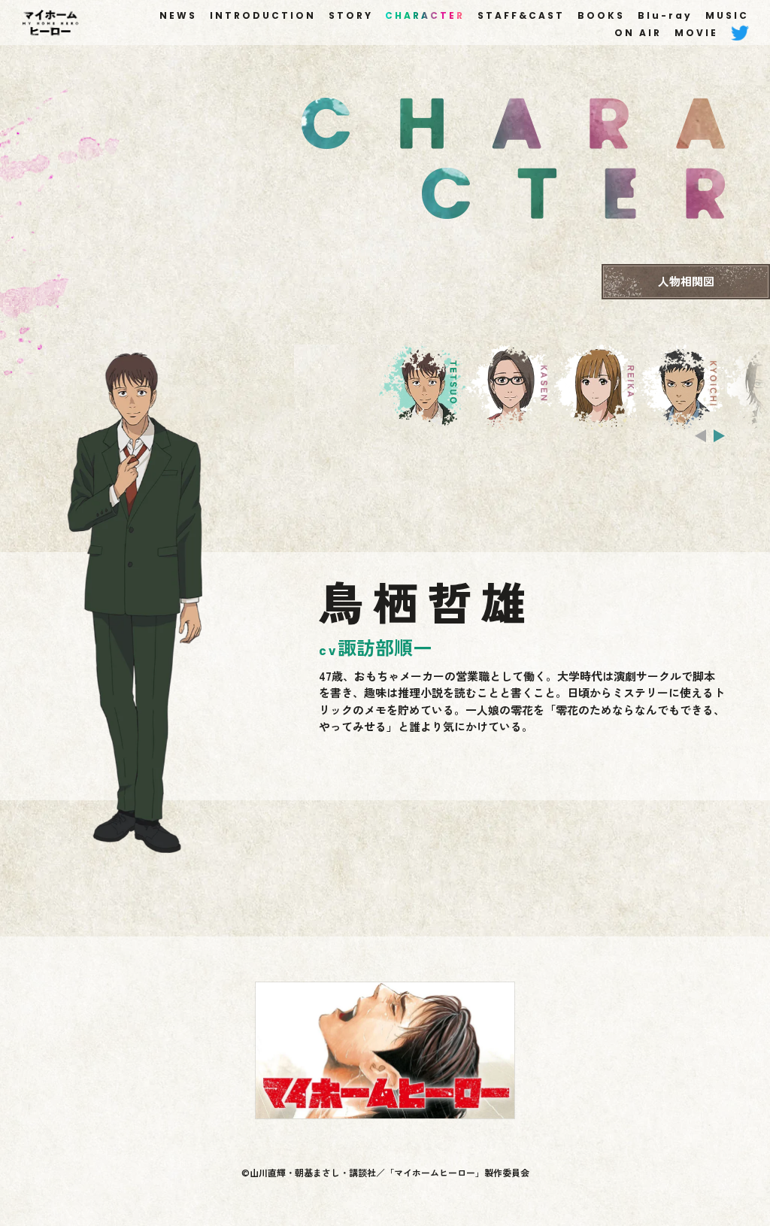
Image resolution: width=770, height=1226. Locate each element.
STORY (351, 15)
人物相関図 (686, 281)
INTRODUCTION (263, 15)
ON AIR (638, 32)
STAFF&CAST (521, 15)
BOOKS (601, 15)
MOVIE (696, 32)
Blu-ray (665, 15)
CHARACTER (425, 15)
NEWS (178, 15)
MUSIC (727, 15)
